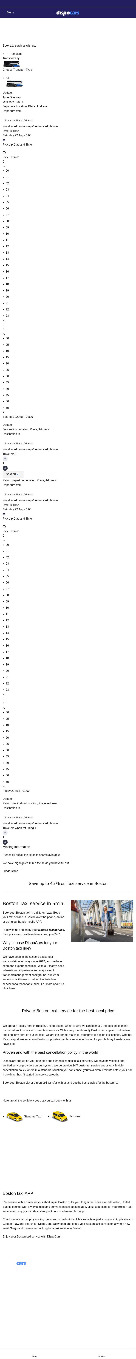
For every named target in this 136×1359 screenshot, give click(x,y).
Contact (7, 1305)
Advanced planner (46, 126)
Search (11, 474)
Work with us (79, 1281)
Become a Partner (82, 1288)
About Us (76, 1268)
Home (5, 31)
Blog (73, 1275)
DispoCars (9, 1060)
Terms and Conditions (16, 1311)
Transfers (15, 53)
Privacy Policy (12, 1318)
